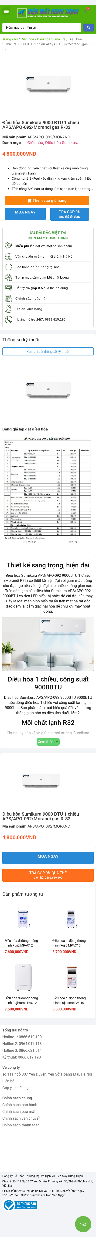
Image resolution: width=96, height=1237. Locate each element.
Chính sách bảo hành (19, 1105)
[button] (6, 11)
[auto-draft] (48, 85)
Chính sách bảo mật (18, 1111)
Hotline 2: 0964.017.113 (22, 1043)
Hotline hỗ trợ (40, 319)
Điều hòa (27, 39)
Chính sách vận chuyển (21, 1118)
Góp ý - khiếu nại (16, 1088)
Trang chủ (10, 39)
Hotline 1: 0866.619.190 (22, 1037)
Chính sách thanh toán (21, 1125)
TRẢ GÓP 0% (69, 214)
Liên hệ (8, 1081)
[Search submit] (88, 27)
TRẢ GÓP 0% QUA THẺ (48, 875)
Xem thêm (46, 742)
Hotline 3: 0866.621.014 (22, 1050)
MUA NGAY (25, 212)
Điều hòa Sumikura (51, 39)
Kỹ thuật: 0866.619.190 (21, 1057)
